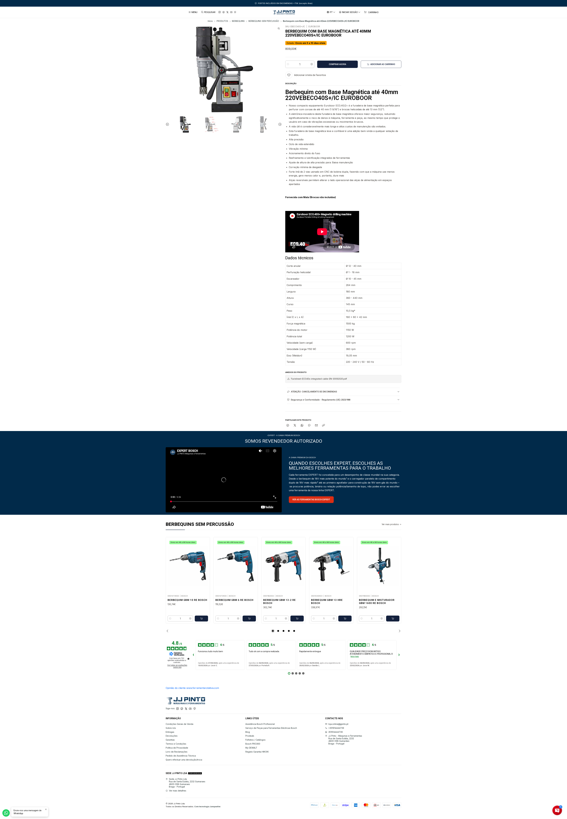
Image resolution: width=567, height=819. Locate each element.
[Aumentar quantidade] (311, 64)
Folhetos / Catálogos (255, 740)
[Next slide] (279, 124)
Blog (247, 732)
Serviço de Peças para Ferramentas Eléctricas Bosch (271, 728)
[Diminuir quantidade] (287, 64)
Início (210, 21)
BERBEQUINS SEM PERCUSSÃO (264, 21)
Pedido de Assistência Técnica (181, 755)
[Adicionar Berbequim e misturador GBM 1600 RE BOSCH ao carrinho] (392, 618)
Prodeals (249, 736)
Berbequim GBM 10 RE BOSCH (187, 599)
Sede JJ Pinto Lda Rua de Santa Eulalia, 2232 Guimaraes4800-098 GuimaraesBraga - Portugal (187, 783)
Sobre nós (171, 728)
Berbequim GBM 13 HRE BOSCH (327, 601)
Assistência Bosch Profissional (260, 724)
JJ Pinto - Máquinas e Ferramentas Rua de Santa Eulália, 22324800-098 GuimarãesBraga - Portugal (345, 740)
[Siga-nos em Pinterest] (235, 12)
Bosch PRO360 (252, 743)
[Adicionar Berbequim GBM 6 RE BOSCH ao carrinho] (249, 618)
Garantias (170, 740)
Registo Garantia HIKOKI (257, 751)
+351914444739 (336, 728)
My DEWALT (251, 747)
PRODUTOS (222, 21)
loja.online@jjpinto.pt (338, 724)
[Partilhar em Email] (316, 425)
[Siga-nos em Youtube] (231, 12)
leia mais (355, 656)
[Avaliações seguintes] (399, 655)
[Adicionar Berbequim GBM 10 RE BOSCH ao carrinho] (201, 618)
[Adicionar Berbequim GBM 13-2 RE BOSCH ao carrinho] (297, 618)
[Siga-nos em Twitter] (227, 12)
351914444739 (335, 732)
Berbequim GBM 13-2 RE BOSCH (279, 601)
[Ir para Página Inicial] (283, 12)
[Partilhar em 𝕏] (294, 425)
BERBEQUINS (238, 21)
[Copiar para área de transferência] (323, 425)
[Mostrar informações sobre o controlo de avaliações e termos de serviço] (188, 659)
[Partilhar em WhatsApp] (302, 425)
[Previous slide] (168, 124)
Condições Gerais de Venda (179, 724)
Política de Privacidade (177, 747)
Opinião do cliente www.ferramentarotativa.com (192, 687)
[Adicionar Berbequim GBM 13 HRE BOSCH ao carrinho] (345, 618)
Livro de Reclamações (176, 751)
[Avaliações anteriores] (193, 655)
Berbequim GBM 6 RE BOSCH (234, 599)
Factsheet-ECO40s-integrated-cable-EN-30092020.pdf (319, 379)
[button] (273, 631)
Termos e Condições (176, 743)
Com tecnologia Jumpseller (207, 806)
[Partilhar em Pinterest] (309, 425)
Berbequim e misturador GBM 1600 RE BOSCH (377, 601)
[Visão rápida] (204, 565)
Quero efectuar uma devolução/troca (184, 759)
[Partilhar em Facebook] (287, 425)
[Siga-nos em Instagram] (219, 12)
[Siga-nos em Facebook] (223, 12)
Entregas (170, 732)
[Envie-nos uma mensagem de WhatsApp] (6, 813)
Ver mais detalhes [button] (177, 790)
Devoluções (171, 736)
